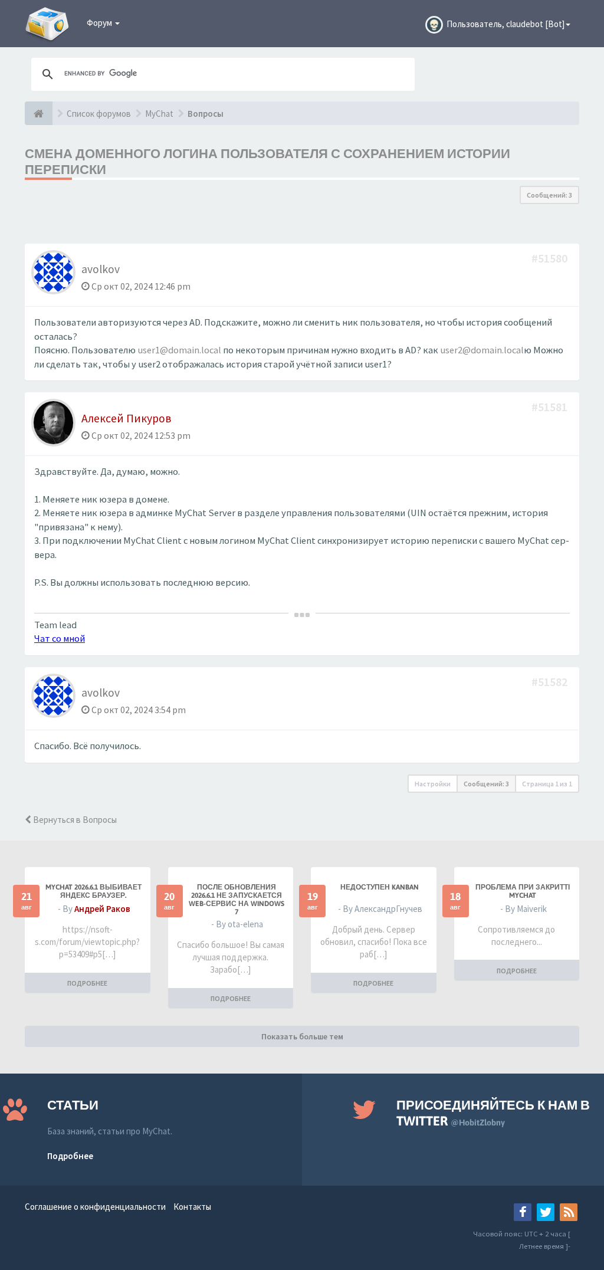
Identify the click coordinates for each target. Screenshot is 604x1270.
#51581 (550, 406)
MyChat (159, 113)
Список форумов (99, 113)
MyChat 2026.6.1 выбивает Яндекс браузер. (93, 891)
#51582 (550, 681)
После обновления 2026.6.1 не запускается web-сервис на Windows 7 (236, 899)
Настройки (433, 783)
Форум (100, 22)
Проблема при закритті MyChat (522, 891)
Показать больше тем (302, 1036)
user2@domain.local (482, 350)
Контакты (192, 1206)
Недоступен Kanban (379, 887)
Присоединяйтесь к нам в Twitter (493, 1112)
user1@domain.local (179, 350)
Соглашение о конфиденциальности (95, 1206)
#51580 (550, 258)
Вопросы (206, 113)
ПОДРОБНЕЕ (87, 983)
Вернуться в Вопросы (74, 819)
